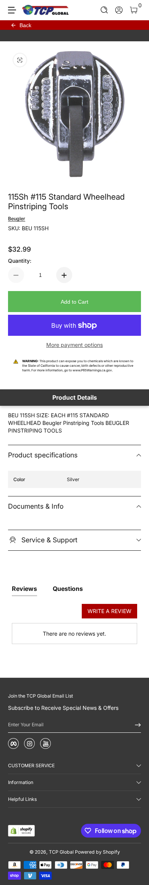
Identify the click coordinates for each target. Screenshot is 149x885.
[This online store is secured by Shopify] (21, 830)
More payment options (74, 345)
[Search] (104, 10)
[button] (104, 10)
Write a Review (109, 611)
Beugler (16, 218)
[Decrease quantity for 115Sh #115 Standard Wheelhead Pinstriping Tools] (16, 275)
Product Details (74, 397)
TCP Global (61, 852)
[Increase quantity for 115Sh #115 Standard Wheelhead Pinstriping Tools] (64, 275)
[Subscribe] (135, 725)
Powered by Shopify (97, 852)
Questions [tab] (68, 588)
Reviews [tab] (24, 588)
